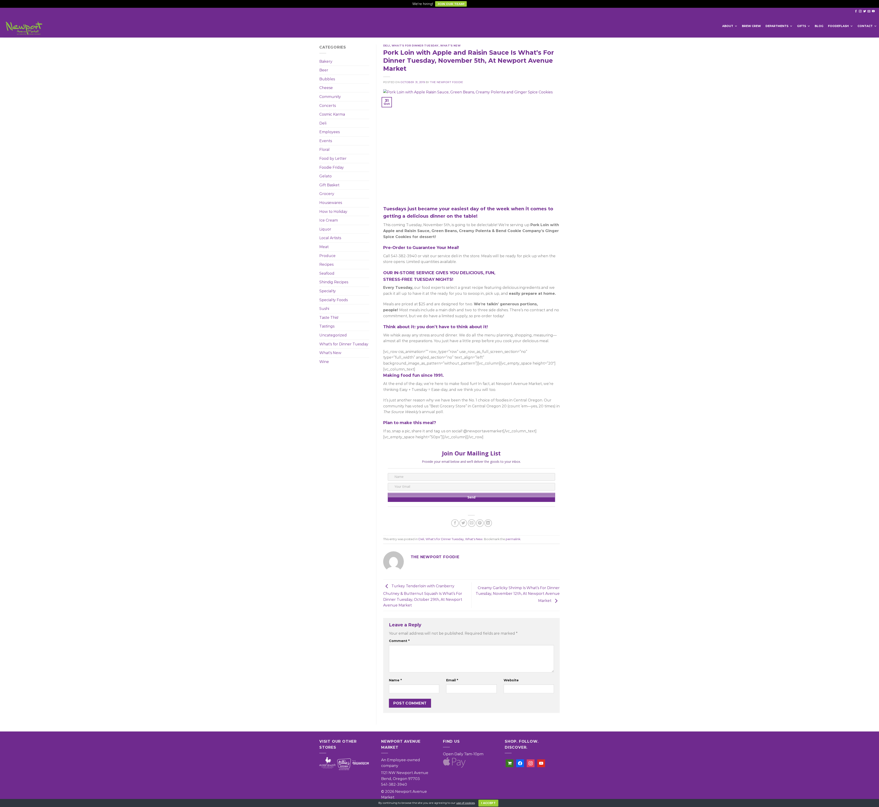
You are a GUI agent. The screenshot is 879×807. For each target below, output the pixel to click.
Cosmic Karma (332, 114)
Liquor (325, 229)
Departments (776, 26)
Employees (329, 132)
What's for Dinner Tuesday (343, 344)
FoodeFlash (838, 26)
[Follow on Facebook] (856, 11)
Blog (819, 26)
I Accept (488, 803)
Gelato (325, 176)
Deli (322, 123)
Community (330, 97)
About (727, 26)
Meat (324, 247)
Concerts (327, 105)
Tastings (326, 326)
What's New (330, 353)
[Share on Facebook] (455, 523)
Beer (323, 70)
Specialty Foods (333, 300)
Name (395, 680)
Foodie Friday (331, 167)
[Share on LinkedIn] (488, 523)
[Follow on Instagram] (860, 11)
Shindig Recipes (333, 282)
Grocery (326, 194)
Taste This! (328, 317)
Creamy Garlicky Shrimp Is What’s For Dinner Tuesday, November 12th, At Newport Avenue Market (518, 594)
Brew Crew (751, 26)
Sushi (324, 308)
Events (325, 141)
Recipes (326, 264)
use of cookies (465, 802)
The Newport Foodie (446, 82)
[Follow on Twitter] (864, 11)
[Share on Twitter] (463, 523)
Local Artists (330, 238)
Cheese (326, 88)
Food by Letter (333, 158)
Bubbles (327, 79)
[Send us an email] (869, 11)
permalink (513, 539)
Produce (327, 256)
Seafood (326, 273)
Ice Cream (328, 220)
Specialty (327, 291)
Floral (324, 149)
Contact (865, 26)
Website (511, 680)
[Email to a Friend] (471, 523)
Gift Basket (329, 185)
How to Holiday (333, 211)
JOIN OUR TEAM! (450, 4)
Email (452, 680)
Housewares (330, 202)
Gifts (801, 26)
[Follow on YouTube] (873, 11)
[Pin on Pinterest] (480, 523)
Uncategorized (333, 335)
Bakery (325, 61)
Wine (324, 362)
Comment (399, 641)
